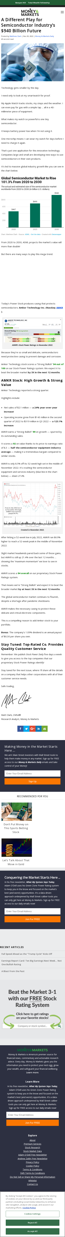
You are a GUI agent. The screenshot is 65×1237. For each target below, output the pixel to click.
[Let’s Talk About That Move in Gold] (17, 847)
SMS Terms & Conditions (32, 1173)
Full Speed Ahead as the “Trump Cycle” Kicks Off (27, 953)
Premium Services (32, 1143)
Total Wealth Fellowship (39, 3)
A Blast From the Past (13, 971)
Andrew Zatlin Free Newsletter (32, 1158)
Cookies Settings (32, 1213)
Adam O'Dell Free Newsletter (32, 1154)
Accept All (32, 1231)
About (33, 1140)
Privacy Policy (32, 1162)
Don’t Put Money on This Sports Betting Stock (16, 828)
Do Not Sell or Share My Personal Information (32, 1176)
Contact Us (32, 1184)
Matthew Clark (15, 36)
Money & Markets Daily (44, 36)
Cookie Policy (32, 1165)
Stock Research (32, 1147)
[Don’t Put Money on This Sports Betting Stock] (17, 812)
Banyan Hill (20, 3)
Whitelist (32, 1180)
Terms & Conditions (32, 1169)
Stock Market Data (32, 1151)
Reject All (32, 1222)
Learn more (32, 1072)
